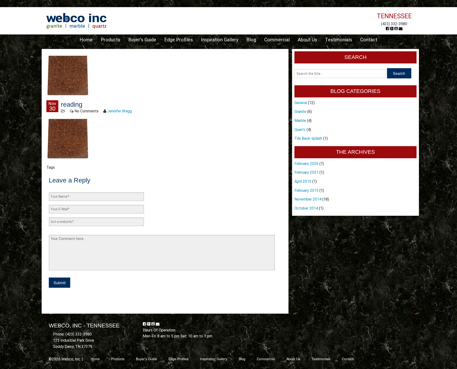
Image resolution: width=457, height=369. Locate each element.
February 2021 (306, 172)
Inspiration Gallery (219, 40)
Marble (300, 120)
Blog (251, 40)
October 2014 (306, 208)
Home (86, 40)
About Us (307, 40)
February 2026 (306, 163)
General (300, 103)
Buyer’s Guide (142, 40)
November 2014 (307, 199)
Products (110, 40)
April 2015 (302, 181)
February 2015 (306, 190)
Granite (300, 111)
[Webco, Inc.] (76, 20)
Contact (368, 40)
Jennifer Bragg (119, 111)
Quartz (300, 129)
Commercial (277, 40)
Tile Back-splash (308, 138)
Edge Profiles (178, 40)
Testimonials (338, 40)
